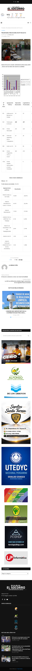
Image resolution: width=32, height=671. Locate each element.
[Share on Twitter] (16, 259)
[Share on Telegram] (19, 259)
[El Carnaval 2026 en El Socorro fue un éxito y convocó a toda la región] (5, 657)
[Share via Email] (21, 259)
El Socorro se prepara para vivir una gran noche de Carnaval (21, 636)
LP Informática (19, 667)
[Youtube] (17, 1)
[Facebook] (2, 598)
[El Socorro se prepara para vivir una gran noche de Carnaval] (5, 638)
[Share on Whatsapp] (18, 259)
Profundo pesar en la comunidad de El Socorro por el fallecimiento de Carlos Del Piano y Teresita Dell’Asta (21, 647)
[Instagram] (15, 1)
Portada (3, 27)
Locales (3, 30)
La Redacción (10, 34)
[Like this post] (12, 259)
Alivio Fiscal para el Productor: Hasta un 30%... (16, 311)
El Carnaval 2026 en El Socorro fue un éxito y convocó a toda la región (21, 657)
